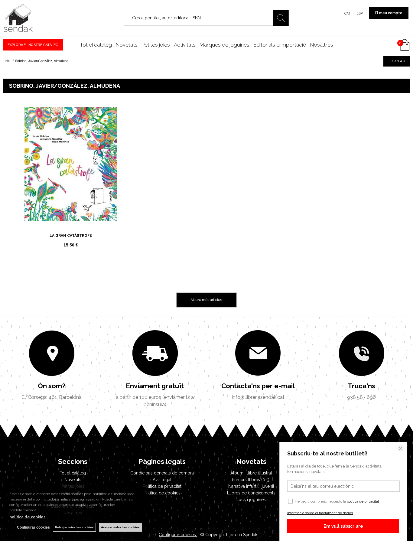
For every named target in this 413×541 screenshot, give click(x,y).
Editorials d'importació (279, 45)
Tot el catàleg (96, 45)
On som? (51, 386)
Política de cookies (162, 492)
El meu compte (388, 13)
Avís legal (162, 479)
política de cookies (27, 517)
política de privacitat (363, 501)
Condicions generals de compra (162, 473)
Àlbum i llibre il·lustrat (251, 473)
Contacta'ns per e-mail (258, 386)
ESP (359, 13)
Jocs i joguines (251, 499)
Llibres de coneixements (251, 492)
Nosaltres (321, 45)
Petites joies (155, 45)
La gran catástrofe (71, 235)
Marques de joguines (224, 45)
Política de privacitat (162, 486)
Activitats (185, 45)
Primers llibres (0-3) (251, 479)
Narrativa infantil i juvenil (251, 486)
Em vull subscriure (343, 526)
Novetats (127, 45)
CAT (347, 13)
